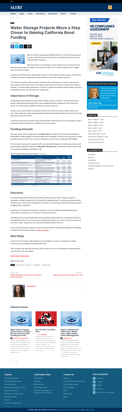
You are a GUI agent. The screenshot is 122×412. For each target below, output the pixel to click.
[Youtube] (94, 389)
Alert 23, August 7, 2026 (95, 125)
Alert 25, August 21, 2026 (96, 119)
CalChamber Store (93, 163)
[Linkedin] (21, 46)
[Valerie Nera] (19, 291)
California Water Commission (23, 265)
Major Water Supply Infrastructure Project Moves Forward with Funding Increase (20, 332)
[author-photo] (11, 338)
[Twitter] (17, 46)
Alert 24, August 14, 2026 (96, 122)
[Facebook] (12, 46)
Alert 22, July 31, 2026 (94, 128)
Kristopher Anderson (20, 338)
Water (18, 18)
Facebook (100, 378)
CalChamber (92, 154)
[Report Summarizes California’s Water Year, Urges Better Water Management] (71, 318)
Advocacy (91, 157)
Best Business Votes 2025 (96, 139)
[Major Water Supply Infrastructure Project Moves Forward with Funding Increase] (21, 318)
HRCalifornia (92, 160)
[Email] (25, 46)
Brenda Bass (67, 338)
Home (12, 18)
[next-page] (15, 361)
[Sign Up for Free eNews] (94, 392)
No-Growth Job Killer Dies (45, 330)
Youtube (100, 389)
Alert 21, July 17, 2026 (94, 131)
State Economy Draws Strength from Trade (67, 275)
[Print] (30, 46)
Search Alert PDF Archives (96, 142)
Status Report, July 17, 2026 (96, 134)
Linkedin (99, 382)
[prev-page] (11, 361)
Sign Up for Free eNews (105, 392)
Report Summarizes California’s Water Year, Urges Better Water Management (70, 332)
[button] (110, 7)
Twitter (99, 385)
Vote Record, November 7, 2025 (98, 137)
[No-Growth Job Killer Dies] (46, 318)
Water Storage (46, 265)
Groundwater (36, 265)
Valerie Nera (15, 43)
